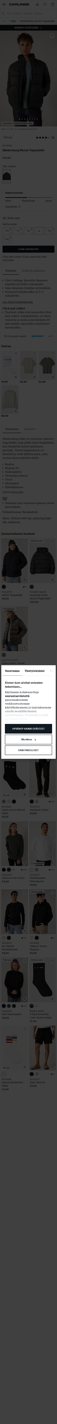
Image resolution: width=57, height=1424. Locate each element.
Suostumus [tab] (12, 670)
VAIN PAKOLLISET (28, 750)
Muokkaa (26, 739)
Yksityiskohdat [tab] (35, 670)
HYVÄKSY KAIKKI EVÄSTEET (28, 728)
